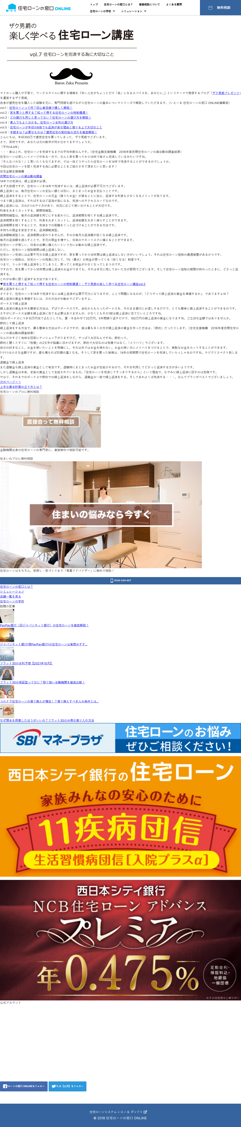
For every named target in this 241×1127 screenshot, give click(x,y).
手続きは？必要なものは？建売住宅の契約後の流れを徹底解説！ (53, 132)
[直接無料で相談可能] (50, 421)
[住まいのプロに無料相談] (101, 514)
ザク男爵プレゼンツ (225, 93)
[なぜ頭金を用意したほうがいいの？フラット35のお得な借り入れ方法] (7, 711)
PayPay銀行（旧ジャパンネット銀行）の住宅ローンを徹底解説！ (44, 625)
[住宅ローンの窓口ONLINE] (38, 7)
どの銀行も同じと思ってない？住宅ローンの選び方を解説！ (50, 117)
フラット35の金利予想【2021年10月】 (26, 663)
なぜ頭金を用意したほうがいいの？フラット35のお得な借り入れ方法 (47, 720)
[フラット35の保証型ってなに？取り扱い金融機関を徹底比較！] (7, 673)
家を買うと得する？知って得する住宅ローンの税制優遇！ (49, 113)
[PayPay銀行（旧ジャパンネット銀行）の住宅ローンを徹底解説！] (7, 616)
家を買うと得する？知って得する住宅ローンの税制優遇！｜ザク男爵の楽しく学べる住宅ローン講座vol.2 (74, 284)
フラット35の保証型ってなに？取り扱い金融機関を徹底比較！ (42, 682)
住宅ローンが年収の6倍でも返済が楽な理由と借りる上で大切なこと (56, 127)
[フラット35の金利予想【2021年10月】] (7, 654)
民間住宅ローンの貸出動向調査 (21, 176)
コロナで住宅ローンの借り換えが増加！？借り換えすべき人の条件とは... (49, 701)
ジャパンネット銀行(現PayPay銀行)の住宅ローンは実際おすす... (43, 644)
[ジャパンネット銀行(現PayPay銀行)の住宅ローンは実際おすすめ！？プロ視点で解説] (7, 635)
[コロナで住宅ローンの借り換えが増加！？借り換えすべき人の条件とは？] (7, 692)
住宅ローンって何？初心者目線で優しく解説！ (40, 108)
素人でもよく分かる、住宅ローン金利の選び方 (41, 122)
